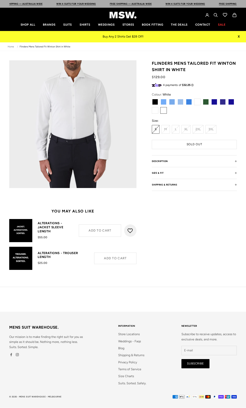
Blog (121, 348)
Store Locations (129, 334)
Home (11, 46)
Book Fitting (152, 24)
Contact (202, 24)
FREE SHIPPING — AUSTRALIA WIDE (122, 4)
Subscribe (195, 363)
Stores (128, 24)
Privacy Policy (127, 362)
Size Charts (126, 376)
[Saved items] (225, 14)
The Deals (179, 24)
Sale (221, 24)
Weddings (106, 24)
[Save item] (130, 230)
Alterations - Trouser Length (58, 255)
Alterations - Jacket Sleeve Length (50, 227)
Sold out (194, 144)
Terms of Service (129, 369)
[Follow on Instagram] (17, 355)
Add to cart (100, 230)
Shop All (28, 24)
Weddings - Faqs (129, 341)
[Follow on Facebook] (11, 355)
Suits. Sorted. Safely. (132, 383)
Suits (67, 24)
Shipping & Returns (131, 355)
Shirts (85, 24)
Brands (49, 24)
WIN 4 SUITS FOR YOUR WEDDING (67, 4)
